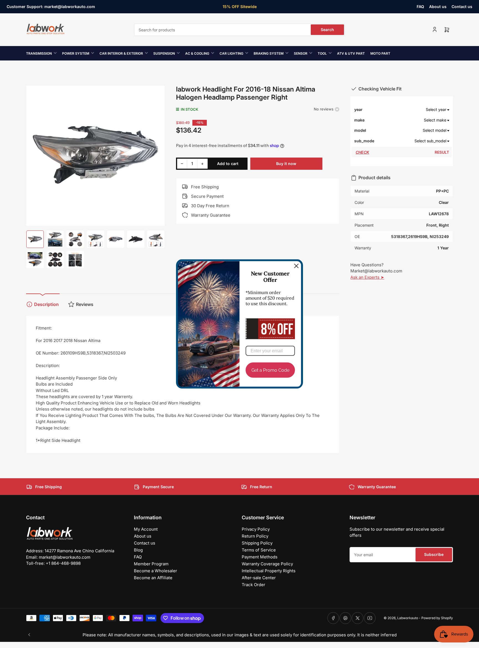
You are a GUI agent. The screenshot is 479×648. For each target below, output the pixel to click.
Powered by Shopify (437, 618)
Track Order (253, 584)
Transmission (39, 53)
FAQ (420, 6)
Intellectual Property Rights (268, 570)
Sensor (300, 53)
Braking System (269, 53)
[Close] (296, 266)
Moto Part (380, 53)
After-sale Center (259, 577)
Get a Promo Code (270, 370)
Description (46, 304)
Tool (322, 53)
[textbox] (412, 110)
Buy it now (286, 163)
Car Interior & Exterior (121, 53)
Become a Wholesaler (155, 570)
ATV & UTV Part (351, 53)
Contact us (462, 6)
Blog (138, 550)
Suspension (164, 53)
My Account (146, 529)
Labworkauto (407, 618)
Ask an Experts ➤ (367, 277)
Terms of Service (259, 550)
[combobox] (239, 30)
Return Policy (255, 536)
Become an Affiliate (153, 577)
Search (327, 29)
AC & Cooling (197, 53)
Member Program (151, 563)
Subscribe (434, 554)
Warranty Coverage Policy (267, 563)
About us (438, 6)
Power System (75, 53)
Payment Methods (259, 557)
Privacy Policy (256, 529)
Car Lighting (231, 53)
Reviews (84, 304)
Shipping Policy (257, 543)
